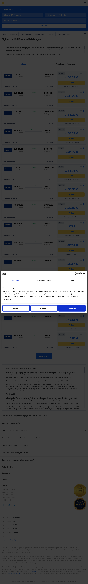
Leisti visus (72, 308)
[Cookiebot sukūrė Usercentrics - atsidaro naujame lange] (76, 274)
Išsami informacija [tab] (44, 280)
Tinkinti (43, 308)
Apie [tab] (72, 280)
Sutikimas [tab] (15, 280)
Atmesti (16, 308)
